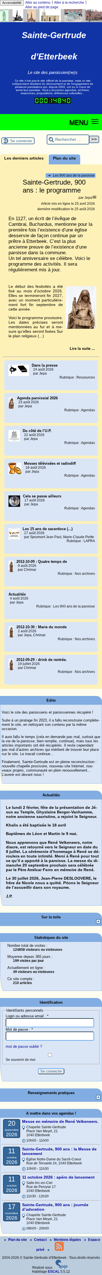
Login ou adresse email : (27, 1016)
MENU (78, 122)
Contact (41, 1240)
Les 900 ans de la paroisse (71, 175)
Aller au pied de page (41, 7)
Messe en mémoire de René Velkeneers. (60, 1121)
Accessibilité (12, 3)
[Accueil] (51, 21)
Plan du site (18, 1240)
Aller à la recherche (69, 3)
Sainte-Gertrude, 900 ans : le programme (54, 186)
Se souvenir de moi (20, 1060)
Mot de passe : (19, 1029)
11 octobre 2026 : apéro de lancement (58, 1177)
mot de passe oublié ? (24, 1046)
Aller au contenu (37, 3)
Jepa (88, 198)
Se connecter (21, 141)
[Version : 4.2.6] (61, 1268)
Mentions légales (68, 1240)
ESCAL (54, 1272)
